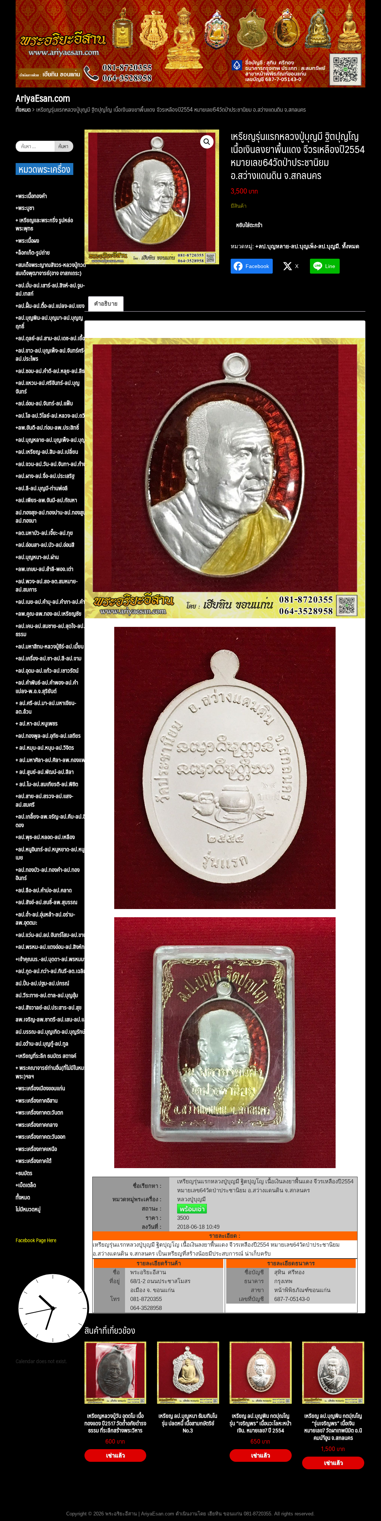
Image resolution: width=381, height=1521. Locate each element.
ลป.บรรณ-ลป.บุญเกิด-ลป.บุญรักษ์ (50, 1031)
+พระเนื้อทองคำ (31, 196)
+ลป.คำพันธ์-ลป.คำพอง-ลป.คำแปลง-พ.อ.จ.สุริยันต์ (47, 686)
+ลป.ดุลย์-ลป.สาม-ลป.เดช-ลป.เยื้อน (52, 338)
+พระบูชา (25, 208)
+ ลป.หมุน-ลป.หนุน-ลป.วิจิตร (45, 747)
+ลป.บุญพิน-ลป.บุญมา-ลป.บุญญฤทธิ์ (49, 321)
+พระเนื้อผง (27, 240)
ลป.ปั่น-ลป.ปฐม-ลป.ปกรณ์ (42, 983)
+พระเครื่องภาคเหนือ (36, 1149)
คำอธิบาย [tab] (106, 303)
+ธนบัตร (24, 1173)
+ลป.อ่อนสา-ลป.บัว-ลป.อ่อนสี (45, 545)
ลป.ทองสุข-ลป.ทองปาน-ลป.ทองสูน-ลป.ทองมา (52, 516)
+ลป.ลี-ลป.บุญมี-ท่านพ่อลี (42, 488)
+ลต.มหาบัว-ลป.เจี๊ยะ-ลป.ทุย (44, 533)
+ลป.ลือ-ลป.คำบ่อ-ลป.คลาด (44, 890)
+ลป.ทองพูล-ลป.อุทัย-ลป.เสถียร (48, 735)
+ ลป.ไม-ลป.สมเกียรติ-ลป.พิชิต (47, 784)
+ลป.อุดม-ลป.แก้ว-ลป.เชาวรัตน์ (47, 670)
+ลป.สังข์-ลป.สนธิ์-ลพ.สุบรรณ (46, 902)
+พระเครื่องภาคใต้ (33, 1161)
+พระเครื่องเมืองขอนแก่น (40, 1088)
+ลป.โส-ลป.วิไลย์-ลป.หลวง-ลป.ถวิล (52, 415)
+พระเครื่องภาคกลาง (37, 1124)
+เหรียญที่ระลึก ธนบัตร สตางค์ (46, 1056)
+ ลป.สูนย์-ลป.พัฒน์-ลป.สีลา (45, 772)
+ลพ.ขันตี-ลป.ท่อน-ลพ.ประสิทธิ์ (47, 427)
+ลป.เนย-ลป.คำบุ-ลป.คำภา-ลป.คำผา (53, 601)
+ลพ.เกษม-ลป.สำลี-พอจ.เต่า (44, 569)
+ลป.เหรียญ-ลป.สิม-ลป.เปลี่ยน (47, 451)
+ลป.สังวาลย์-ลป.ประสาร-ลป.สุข (48, 1007)
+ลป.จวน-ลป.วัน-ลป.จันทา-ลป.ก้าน (51, 464)
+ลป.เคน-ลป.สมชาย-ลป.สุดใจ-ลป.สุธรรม (52, 630)
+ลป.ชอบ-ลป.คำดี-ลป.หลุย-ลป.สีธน (51, 371)
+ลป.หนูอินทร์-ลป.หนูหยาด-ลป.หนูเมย (50, 853)
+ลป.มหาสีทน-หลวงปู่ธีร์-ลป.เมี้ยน (50, 646)
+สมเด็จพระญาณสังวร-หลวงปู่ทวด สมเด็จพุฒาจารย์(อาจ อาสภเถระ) (51, 269)
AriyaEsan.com (43, 98)
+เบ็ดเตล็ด (26, 1185)
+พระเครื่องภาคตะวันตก (39, 1112)
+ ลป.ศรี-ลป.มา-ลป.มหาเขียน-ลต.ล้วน (46, 707)
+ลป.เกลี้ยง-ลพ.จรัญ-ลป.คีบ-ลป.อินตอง (52, 820)
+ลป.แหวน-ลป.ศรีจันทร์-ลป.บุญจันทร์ (48, 387)
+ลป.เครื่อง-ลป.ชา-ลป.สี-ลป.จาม (48, 658)
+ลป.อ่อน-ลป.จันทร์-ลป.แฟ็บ (44, 403)
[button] (207, 142)
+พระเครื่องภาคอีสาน (37, 1100)
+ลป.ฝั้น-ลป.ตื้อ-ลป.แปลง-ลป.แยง (50, 306)
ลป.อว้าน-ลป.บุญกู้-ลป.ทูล (42, 1043)
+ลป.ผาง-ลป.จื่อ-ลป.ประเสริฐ (45, 476)
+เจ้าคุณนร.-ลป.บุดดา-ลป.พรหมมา (51, 959)
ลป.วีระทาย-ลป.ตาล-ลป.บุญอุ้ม (47, 995)
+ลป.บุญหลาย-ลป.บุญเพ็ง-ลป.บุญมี (297, 246)
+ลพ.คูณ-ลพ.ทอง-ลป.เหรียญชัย (48, 613)
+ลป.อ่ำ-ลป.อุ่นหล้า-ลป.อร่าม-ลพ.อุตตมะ (45, 918)
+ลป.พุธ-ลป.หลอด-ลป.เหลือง (45, 837)
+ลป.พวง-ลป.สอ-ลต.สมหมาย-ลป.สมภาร (47, 585)
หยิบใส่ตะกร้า (249, 224)
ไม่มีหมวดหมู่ (28, 1209)
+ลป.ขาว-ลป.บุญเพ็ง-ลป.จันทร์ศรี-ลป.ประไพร (51, 354)
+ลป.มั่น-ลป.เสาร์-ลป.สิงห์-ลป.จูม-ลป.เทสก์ (50, 289)
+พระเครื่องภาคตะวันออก (40, 1136)
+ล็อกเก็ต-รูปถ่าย (33, 252)
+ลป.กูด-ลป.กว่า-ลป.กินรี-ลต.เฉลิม (51, 971)
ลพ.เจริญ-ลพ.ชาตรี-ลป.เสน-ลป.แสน (53, 1019)
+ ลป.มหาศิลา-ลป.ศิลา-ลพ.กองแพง (52, 760)
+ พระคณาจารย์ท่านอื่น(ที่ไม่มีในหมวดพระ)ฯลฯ (53, 1072)
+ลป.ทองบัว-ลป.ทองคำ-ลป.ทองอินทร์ (48, 873)
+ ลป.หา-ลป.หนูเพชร (37, 723)
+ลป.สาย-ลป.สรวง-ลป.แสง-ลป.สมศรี (44, 800)
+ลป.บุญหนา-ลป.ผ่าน (37, 557)
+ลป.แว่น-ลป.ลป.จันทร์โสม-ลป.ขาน (51, 935)
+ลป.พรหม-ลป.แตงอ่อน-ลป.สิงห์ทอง (53, 947)
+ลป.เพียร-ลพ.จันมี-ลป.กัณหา (46, 500)
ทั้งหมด (23, 109)
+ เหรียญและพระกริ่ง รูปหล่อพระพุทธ (44, 224)
